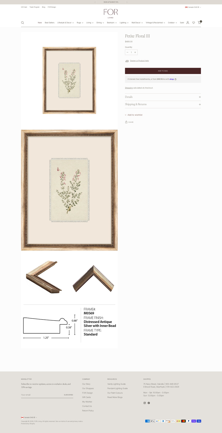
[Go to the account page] (187, 22)
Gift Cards (86, 397)
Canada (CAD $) (193, 7)
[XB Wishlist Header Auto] (193, 22)
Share (131, 122)
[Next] (127, 2)
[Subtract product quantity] (127, 52)
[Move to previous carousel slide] (193, 367)
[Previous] (95, 2)
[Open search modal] (22, 22)
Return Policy (88, 410)
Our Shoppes (88, 388)
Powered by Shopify (28, 424)
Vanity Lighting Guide (116, 384)
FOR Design (87, 393)
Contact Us (87, 406)
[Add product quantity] (135, 52)
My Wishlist (87, 401)
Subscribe (68, 395)
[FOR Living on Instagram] (144, 403)
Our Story (86, 384)
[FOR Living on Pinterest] (149, 403)
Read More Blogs (115, 397)
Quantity (128, 47)
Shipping (129, 88)
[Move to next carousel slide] (199, 366)
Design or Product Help (139, 61)
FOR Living (38, 421)
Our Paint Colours (115, 393)
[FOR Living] (111, 13)
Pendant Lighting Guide (117, 388)
